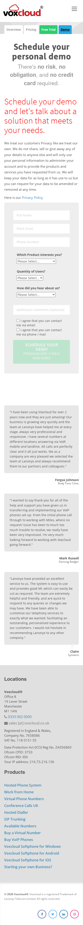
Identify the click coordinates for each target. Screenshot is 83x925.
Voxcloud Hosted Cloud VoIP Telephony (23, 11)
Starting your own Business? (28, 866)
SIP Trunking (14, 819)
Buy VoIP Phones (18, 839)
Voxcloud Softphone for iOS (27, 860)
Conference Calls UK (21, 805)
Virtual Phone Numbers (24, 798)
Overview (13, 29)
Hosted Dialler (16, 812)
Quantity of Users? (31, 271)
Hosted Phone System (22, 785)
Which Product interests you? (39, 255)
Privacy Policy (32, 197)
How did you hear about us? (38, 288)
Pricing (31, 29)
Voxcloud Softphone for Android (31, 853)
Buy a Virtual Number (22, 832)
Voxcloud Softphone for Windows (32, 846)
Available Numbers (20, 826)
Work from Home (19, 792)
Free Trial (48, 29)
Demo (65, 29)
